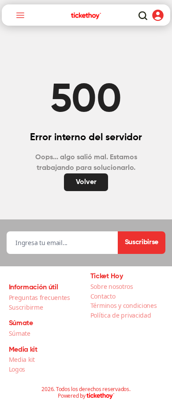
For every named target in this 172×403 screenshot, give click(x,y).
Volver (86, 182)
